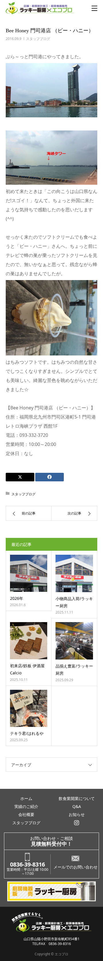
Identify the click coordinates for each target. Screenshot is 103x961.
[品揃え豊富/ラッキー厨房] (74, 641)
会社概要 (26, 814)
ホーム (26, 798)
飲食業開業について (77, 798)
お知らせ (77, 814)
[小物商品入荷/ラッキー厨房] (74, 573)
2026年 (16, 598)
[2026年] (28, 573)
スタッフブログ (38, 38)
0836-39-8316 (27, 864)
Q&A (76, 806)
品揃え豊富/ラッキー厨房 (74, 669)
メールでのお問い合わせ (76, 867)
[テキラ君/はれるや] (28, 708)
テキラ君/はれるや (26, 733)
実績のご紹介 (26, 806)
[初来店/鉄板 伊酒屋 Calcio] (28, 640)
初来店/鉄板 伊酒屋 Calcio (27, 669)
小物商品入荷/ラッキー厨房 (74, 602)
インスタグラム (77, 823)
